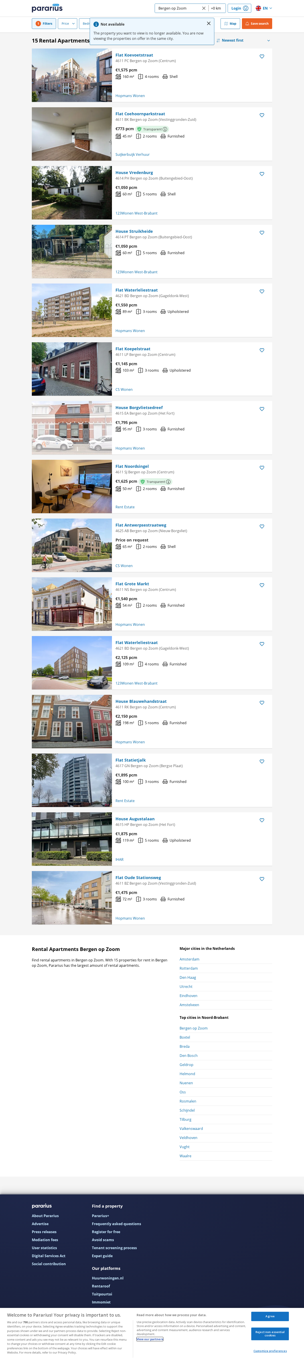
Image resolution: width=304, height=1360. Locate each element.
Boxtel (185, 1037)
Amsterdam (189, 959)
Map (233, 23)
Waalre (185, 1155)
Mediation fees (45, 1239)
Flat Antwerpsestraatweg (141, 525)
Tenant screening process (114, 1247)
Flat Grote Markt (132, 583)
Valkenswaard (191, 1128)
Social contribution (49, 1263)
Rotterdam (189, 968)
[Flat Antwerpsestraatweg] (72, 545)
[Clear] (203, 8)
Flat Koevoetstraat (134, 55)
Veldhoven (188, 1137)
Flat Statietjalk (131, 760)
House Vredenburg (134, 172)
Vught (185, 1146)
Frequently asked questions (116, 1223)
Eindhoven (188, 995)
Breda (185, 1046)
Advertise (40, 1223)
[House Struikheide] (72, 251)
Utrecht (186, 986)
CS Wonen (124, 389)
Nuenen (186, 1082)
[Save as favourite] (262, 56)
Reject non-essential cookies (270, 1334)
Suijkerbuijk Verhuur (133, 154)
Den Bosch (189, 1055)
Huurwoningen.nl (108, 1278)
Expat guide (102, 1255)
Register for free (106, 1231)
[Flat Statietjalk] (72, 780)
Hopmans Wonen (130, 95)
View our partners (150, 1339)
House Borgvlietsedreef (139, 407)
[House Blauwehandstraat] (72, 721)
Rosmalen (188, 1101)
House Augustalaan (135, 818)
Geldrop (186, 1064)
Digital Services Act (48, 1255)
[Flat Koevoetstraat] (72, 75)
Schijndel (187, 1110)
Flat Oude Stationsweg (138, 877)
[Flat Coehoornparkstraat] (72, 134)
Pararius (47, 8)
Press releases (44, 1231)
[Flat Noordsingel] (72, 486)
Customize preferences (270, 1351)
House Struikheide (134, 231)
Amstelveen (189, 1004)
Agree (270, 1316)
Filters (47, 23)
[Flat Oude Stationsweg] (72, 897)
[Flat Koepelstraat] (72, 369)
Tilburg (185, 1119)
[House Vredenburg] (72, 192)
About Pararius (45, 1215)
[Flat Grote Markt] (72, 604)
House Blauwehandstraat (141, 701)
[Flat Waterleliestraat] (72, 310)
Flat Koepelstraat (133, 348)
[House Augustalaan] (72, 839)
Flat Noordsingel (132, 466)
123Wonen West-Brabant (137, 213)
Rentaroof (101, 1286)
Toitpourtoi (102, 1294)
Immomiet (101, 1302)
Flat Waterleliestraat (137, 290)
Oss (183, 1092)
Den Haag (188, 977)
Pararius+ (100, 1215)
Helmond (187, 1073)
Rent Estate (125, 507)
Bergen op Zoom (194, 1028)
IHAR (120, 859)
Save (260, 23)
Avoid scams (103, 1239)
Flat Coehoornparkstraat (140, 113)
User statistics (44, 1247)
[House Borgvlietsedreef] (72, 427)
